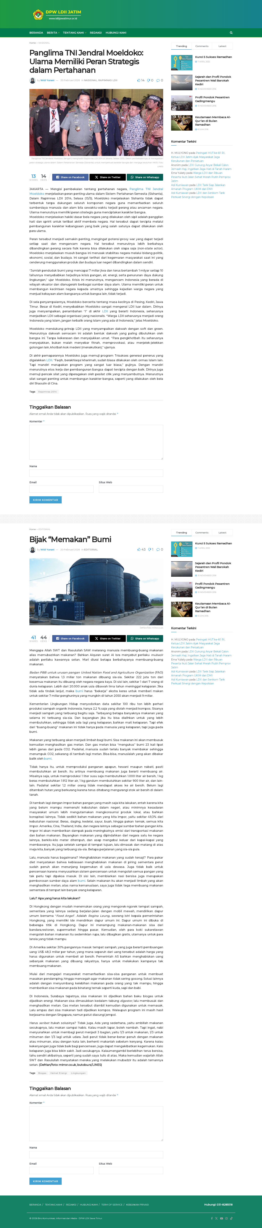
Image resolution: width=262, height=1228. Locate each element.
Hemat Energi (58, 1073)
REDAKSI (96, 32)
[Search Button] (231, 32)
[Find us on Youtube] (221, 1218)
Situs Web (105, 482)
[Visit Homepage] (56, 14)
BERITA (52, 32)
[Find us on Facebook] (212, 1218)
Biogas (42, 1073)
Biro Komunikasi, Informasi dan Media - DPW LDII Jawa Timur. (70, 1218)
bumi (79, 691)
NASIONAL (44, 42)
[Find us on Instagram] (226, 1218)
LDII (105, 311)
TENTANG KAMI (73, 32)
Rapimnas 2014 (47, 391)
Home (32, 42)
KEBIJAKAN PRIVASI (137, 1204)
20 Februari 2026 (70, 80)
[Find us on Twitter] (216, 1218)
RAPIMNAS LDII (107, 80)
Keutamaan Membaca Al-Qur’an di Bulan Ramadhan (213, 120)
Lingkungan (78, 1073)
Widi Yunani (47, 80)
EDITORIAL (44, 529)
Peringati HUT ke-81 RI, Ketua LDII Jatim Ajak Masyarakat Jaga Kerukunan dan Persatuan (198, 157)
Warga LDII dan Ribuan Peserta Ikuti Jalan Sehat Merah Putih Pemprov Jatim (201, 177)
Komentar (37, 421)
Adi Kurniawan (180, 185)
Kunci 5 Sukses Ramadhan (213, 57)
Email (33, 482)
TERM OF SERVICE (111, 1204)
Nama (33, 466)
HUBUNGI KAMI (116, 32)
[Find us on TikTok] (231, 1218)
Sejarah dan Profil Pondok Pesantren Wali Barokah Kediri (213, 80)
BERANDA (36, 32)
